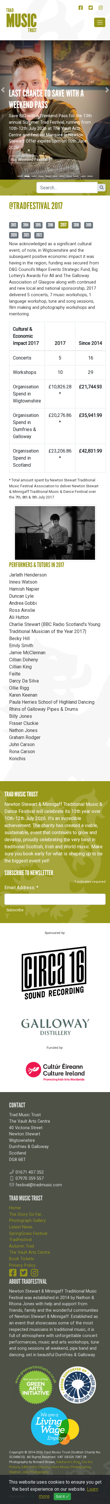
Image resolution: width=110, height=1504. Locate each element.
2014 (25, 225)
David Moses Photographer (70, 1467)
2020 (14, 235)
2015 (38, 225)
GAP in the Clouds (35, 1467)
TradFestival (20, 1239)
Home (15, 1207)
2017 (63, 225)
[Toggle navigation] (99, 22)
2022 (39, 235)
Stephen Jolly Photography (29, 1472)
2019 (88, 225)
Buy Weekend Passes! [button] (29, 159)
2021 (26, 235)
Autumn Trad (21, 1246)
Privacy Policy (22, 1265)
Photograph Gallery (27, 1220)
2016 (50, 225)
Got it (61, 1496)
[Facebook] (80, 8)
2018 (76, 225)
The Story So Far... (26, 1214)
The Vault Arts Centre (29, 1252)
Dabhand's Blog (68, 1462)
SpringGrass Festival (28, 1233)
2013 (13, 225)
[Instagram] (100, 8)
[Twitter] (90, 8)
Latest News (21, 1227)
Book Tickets (21, 1258)
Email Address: (21, 887)
